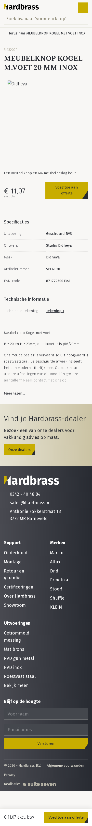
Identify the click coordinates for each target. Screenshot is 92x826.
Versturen (46, 743)
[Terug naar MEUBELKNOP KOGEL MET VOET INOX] (44, 33)
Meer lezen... (14, 393)
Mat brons (14, 649)
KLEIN (56, 607)
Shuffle (57, 598)
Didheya (53, 257)
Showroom (15, 605)
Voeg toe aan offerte (66, 190)
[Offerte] (67, 7)
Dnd (54, 571)
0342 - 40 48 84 (25, 494)
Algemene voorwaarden (65, 765)
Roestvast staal (20, 676)
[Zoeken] (83, 19)
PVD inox (13, 667)
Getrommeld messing (16, 636)
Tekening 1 (55, 311)
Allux (55, 562)
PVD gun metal (19, 658)
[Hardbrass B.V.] (21, 7)
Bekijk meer (16, 685)
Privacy (9, 775)
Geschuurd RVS (59, 233)
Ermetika (59, 580)
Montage (13, 562)
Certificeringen (18, 587)
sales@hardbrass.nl (30, 503)
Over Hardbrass (20, 596)
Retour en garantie (14, 574)
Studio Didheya (59, 245)
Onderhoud (15, 553)
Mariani (57, 553)
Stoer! (56, 589)
